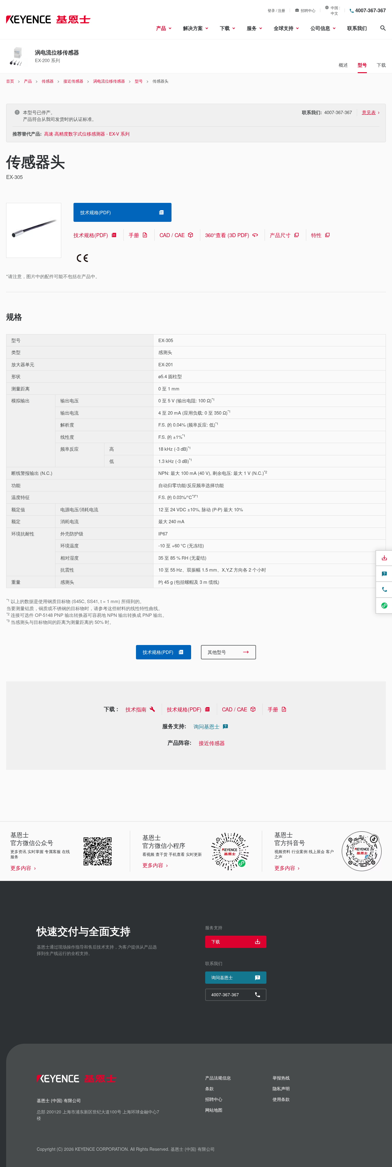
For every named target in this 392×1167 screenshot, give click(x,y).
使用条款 (281, 1099)
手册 (134, 235)
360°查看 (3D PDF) (227, 235)
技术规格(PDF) (91, 235)
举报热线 (281, 1078)
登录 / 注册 (276, 10)
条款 (209, 1088)
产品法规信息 (218, 1078)
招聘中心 (308, 10)
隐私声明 (281, 1088)
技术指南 (136, 709)
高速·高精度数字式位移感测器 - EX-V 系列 (87, 133)
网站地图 (213, 1110)
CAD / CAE (172, 235)
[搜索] (383, 28)
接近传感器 (212, 743)
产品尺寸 (280, 235)
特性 (316, 235)
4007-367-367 (370, 10)
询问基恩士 (207, 726)
